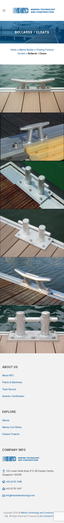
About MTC (8, 375)
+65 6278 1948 (14, 481)
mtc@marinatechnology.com (20, 495)
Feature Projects (10, 434)
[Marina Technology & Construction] (33, 10)
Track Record (9, 389)
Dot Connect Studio (49, 516)
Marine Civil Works (12, 427)
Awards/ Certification (13, 396)
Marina (5, 420)
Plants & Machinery (12, 382)
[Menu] (4, 10)
